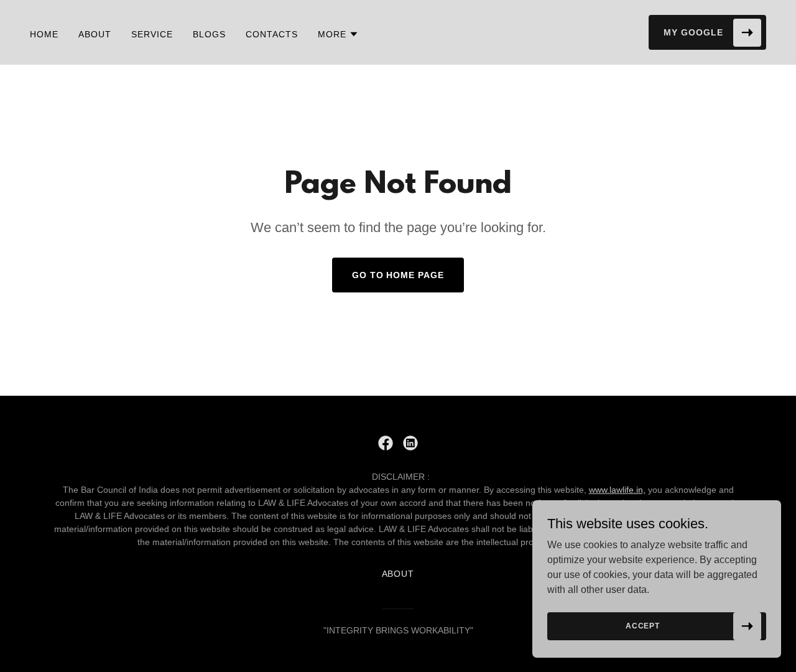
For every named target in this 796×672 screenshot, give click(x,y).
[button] (338, 34)
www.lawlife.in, (617, 490)
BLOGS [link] (209, 34)
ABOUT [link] (94, 34)
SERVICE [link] (152, 34)
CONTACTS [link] (272, 34)
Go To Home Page (398, 275)
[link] (385, 443)
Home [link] (44, 34)
